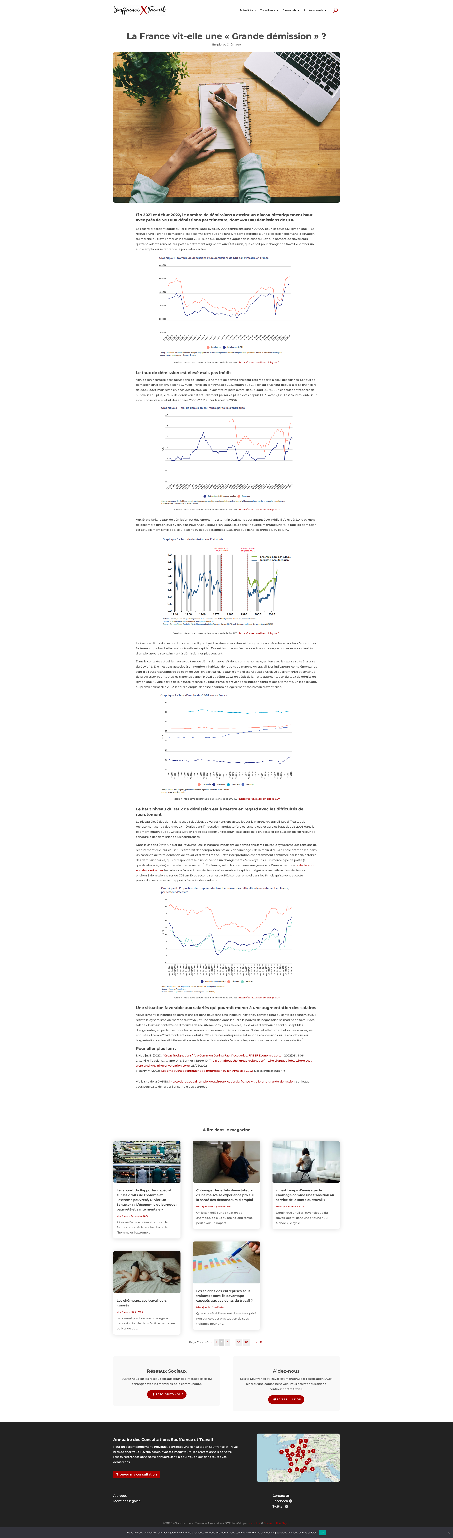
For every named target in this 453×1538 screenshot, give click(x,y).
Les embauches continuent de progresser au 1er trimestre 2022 (207, 1070)
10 (238, 1342)
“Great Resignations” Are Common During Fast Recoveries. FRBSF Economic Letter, (223, 1055)
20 (246, 1342)
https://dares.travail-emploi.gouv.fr (259, 362)
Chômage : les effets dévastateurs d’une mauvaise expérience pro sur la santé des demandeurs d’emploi (225, 1195)
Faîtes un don (289, 1399)
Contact (279, 1496)
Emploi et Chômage (226, 44)
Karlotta (254, 1523)
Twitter (278, 1506)
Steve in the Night (277, 1523)
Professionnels (313, 10)
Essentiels (289, 10)
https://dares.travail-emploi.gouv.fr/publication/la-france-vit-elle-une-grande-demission (232, 1081)
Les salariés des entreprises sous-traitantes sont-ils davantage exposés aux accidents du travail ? (224, 1296)
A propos (120, 1496)
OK (322, 1532)
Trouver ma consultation (136, 1474)
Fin (262, 1342)
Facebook (280, 1501)
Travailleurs (267, 10)
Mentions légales (126, 1501)
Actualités (246, 10)
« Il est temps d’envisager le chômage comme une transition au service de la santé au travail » (305, 1195)
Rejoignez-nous (170, 1394)
